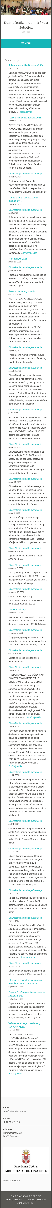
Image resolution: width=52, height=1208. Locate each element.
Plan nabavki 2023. (17, 259)
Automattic (25, 1203)
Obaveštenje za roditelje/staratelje (25, 173)
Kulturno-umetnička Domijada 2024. (26, 65)
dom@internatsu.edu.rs (14, 1111)
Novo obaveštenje (17, 609)
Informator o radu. (11, 1180)
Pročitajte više (25, 112)
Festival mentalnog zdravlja (21, 291)
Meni (28, 43)
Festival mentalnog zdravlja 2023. (25, 118)
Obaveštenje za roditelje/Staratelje (25, 890)
